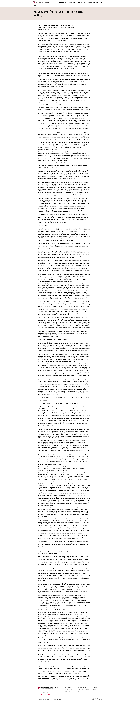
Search (106, 2)
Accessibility (95, 691)
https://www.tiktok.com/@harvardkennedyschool (101, 699)
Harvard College (58, 699)
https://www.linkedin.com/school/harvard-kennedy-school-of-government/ (95, 699)
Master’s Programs (68, 687)
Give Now (80, 691)
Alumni (97, 2)
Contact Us (95, 687)
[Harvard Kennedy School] (42, 2)
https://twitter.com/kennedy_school (93, 699)
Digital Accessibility (97, 694)
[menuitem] (64, 2)
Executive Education (82, 687)
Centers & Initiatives (91, 2)
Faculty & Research (82, 2)
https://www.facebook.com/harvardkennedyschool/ (91, 699)
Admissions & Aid (73, 2)
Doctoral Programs (68, 689)
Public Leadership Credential (84, 689)
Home (34, 5)
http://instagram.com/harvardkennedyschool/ (99, 699)
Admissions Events (68, 691)
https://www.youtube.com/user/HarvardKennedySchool (97, 699)
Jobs (79, 694)
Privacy (94, 689)
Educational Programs (63, 2)
